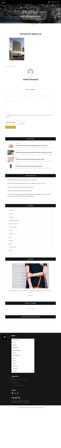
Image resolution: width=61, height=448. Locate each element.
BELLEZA (17, 143)
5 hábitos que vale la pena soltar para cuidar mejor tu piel (30, 159)
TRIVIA (10, 250)
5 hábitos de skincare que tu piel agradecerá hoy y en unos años (32, 145)
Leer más (30, 295)
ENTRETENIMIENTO (14, 220)
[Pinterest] (4, 51)
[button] (49, 2)
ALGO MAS (11, 210)
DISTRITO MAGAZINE (30, 79)
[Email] (4, 55)
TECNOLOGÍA (18, 150)
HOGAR (10, 230)
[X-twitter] (55, 2)
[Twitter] (4, 48)
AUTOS (10, 214)
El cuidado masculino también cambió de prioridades (29, 166)
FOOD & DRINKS (13, 227)
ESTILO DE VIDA (13, 224)
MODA (10, 237)
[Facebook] (53, 2)
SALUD (17, 157)
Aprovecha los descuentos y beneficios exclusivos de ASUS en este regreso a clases (36, 152)
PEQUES (11, 240)
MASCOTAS (11, 234)
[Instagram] (58, 2)
